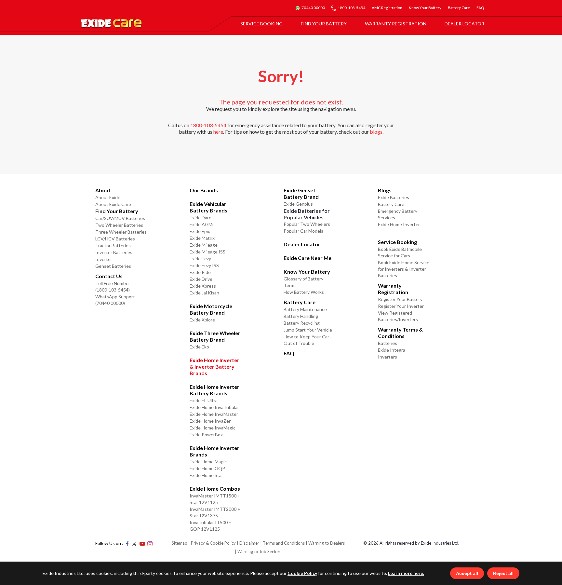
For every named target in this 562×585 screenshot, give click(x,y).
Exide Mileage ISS (207, 251)
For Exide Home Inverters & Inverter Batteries (280, 39)
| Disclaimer (248, 543)
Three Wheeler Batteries (121, 232)
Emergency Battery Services (397, 214)
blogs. (376, 132)
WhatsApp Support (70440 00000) (115, 300)
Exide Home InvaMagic (212, 427)
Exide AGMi (201, 224)
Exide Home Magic (208, 461)
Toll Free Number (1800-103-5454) (112, 286)
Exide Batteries (393, 197)
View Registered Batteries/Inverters (398, 316)
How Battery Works (304, 292)
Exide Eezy (200, 258)
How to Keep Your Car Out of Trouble (306, 340)
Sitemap (179, 543)
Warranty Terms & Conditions (400, 332)
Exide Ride (200, 272)
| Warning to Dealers (325, 543)
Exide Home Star (206, 475)
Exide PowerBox (206, 434)
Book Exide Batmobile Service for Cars (400, 252)
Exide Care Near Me (307, 258)
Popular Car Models (303, 231)
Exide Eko (199, 346)
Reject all (503, 573)
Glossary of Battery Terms (303, 282)
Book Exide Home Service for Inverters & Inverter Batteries (403, 269)
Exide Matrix (202, 238)
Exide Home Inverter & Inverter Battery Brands (214, 366)
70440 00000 (313, 7)
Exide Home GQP (207, 468)
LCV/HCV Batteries (115, 238)
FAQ (480, 7)
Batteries (387, 343)
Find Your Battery (324, 23)
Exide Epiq (200, 231)
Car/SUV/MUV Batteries (120, 218)
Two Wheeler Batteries (119, 225)
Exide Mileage (204, 245)
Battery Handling (301, 316)
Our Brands (204, 190)
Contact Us (109, 276)
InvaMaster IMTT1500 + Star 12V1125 (215, 499)
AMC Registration (387, 7)
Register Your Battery (400, 299)
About (103, 190)
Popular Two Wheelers (307, 224)
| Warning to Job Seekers (258, 551)
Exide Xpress (203, 286)
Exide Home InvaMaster (214, 414)
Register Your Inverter (401, 306)
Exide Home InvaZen (211, 421)
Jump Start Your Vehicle (308, 330)
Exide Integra (391, 350)
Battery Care (459, 7)
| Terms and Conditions (282, 543)
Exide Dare (200, 217)
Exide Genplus (298, 204)
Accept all (467, 573)
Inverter (103, 259)
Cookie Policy (302, 573)
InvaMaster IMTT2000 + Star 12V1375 (215, 512)
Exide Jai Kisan (204, 292)
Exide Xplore (202, 319)
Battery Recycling (302, 323)
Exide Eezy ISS (204, 265)
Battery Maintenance (305, 309)
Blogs (385, 190)
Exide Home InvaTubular (214, 407)
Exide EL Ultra (204, 400)
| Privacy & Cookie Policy (212, 543)
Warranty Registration (395, 23)
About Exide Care (113, 204)
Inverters (387, 357)
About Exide (107, 197)
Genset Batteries (113, 266)
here (218, 132)
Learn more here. (406, 573)
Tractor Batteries (113, 245)
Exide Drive (201, 279)
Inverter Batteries (113, 252)
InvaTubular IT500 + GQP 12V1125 (211, 526)
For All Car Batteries (264, 35)
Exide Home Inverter (399, 224)
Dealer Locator (464, 23)
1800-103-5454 (351, 7)
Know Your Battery (425, 7)
